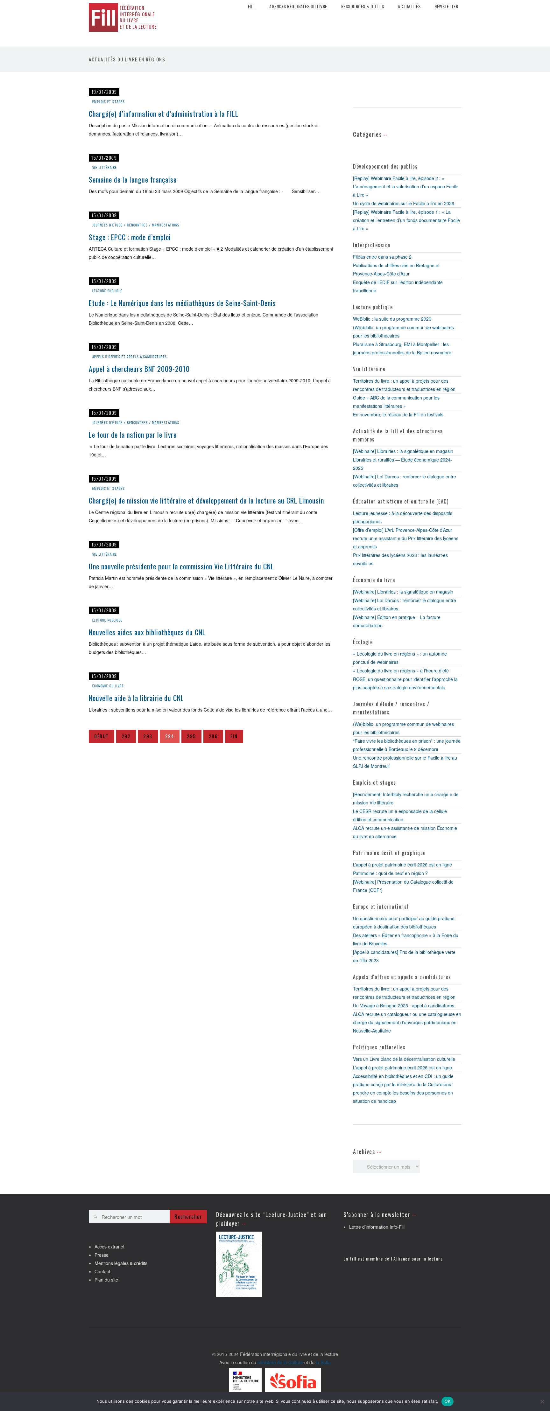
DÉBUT (101, 736)
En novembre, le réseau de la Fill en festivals (398, 414)
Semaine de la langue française (133, 179)
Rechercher (188, 1216)
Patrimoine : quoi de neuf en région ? (390, 873)
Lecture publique (107, 290)
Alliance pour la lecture (418, 1258)
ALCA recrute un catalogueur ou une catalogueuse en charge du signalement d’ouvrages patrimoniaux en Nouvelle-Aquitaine (407, 1022)
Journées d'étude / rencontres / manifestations (136, 225)
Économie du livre (108, 686)
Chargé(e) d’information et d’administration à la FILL (163, 113)
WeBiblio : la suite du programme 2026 (392, 319)
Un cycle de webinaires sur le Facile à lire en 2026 (403, 203)
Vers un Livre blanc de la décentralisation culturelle (404, 1059)
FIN (234, 736)
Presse (102, 1255)
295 (191, 736)
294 (169, 736)
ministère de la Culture (280, 1362)
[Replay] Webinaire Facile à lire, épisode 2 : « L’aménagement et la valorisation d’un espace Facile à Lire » (405, 186)
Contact (102, 1271)
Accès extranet (109, 1246)
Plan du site (106, 1279)
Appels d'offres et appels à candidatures (129, 356)
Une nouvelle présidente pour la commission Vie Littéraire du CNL (181, 566)
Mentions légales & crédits (121, 1263)
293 (147, 736)
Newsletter (446, 6)
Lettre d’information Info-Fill (377, 1227)
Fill (251, 6)
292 (126, 736)
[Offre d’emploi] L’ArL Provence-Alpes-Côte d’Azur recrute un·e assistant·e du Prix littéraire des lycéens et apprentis (405, 538)
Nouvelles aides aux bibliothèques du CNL (147, 632)
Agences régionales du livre (298, 6)
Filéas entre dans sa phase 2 (382, 257)
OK (448, 1401)
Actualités (409, 6)
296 (213, 736)
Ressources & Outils (362, 6)
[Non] (542, 1401)
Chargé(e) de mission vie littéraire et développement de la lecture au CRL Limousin (206, 500)
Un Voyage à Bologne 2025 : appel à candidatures (403, 1005)
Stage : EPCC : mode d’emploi (130, 237)
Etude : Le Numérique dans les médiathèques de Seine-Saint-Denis (182, 303)
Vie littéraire (104, 167)
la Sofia (323, 1362)
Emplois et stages (108, 101)
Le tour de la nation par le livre (133, 434)
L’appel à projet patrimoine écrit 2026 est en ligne (402, 864)
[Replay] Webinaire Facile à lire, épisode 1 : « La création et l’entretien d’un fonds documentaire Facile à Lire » (406, 220)
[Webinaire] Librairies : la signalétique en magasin (403, 451)
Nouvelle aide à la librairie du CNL (136, 698)
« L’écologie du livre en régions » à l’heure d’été (401, 670)
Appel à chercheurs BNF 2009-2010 (139, 369)
